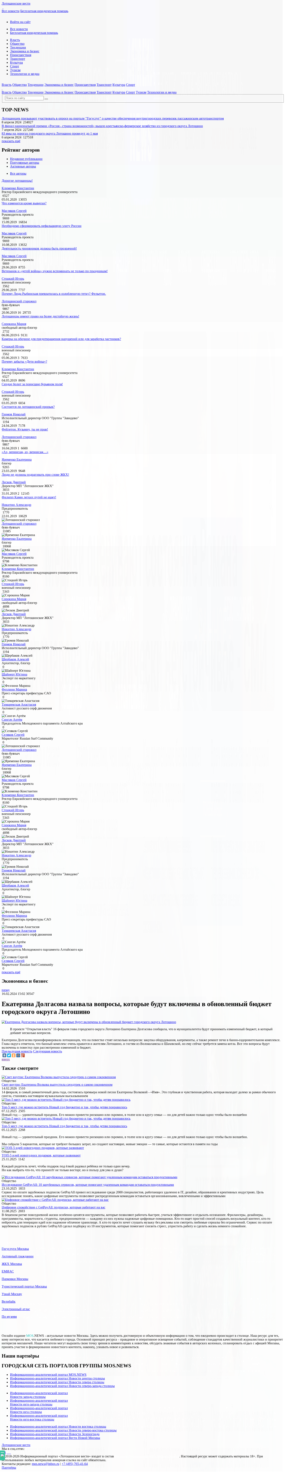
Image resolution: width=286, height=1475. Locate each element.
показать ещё (11, 141)
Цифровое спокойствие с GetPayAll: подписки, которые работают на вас (53, 1207)
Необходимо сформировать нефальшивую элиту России (41, 226)
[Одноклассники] (13, 1055)
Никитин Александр (16, 505)
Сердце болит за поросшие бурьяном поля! (32, 384)
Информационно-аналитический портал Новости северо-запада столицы (62, 1386)
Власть (15, 40)
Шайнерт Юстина (14, 674)
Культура (16, 62)
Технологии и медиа (24, 74)
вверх (6, 1059)
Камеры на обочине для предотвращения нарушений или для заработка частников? (61, 339)
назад (5, 990)
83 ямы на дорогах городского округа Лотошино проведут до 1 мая (50, 133)
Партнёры (9, 1467)
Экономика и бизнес (24, 51)
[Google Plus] (23, 1055)
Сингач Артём (12, 719)
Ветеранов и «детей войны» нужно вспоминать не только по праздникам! (55, 271)
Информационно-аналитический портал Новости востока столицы (58, 1426)
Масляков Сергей (14, 211)
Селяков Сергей (13, 734)
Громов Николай (14, 414)
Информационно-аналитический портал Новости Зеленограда (54, 1434)
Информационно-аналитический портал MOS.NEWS (48, 1374)
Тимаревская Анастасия (19, 704)
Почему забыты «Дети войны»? (24, 361)
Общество (17, 43)
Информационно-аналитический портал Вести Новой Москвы (55, 1438)
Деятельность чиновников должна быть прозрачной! (39, 248)
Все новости (10, 11)
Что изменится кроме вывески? (24, 203)
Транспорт (17, 59)
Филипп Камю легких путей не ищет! (29, 497)
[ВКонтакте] (4, 1055)
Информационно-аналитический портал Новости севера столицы (57, 1382)
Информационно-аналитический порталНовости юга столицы (39, 1410)
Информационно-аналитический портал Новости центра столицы (57, 1378)
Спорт (14, 66)
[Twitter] (9, 1055)
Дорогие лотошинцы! (17, 180)
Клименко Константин (18, 188)
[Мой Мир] (18, 1055)
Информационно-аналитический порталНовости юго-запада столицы (39, 1402)
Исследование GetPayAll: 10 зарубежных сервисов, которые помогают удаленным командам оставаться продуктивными (88, 1184)
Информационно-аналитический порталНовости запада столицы (39, 1395)
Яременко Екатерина (17, 459)
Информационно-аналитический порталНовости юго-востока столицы (39, 1417)
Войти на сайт (20, 22)
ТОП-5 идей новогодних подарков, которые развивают (41, 1155)
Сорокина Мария (14, 324)
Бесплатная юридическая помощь (44, 11)
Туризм (15, 70)
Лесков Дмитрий (14, 482)
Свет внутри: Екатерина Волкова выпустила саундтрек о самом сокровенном (57, 1084)
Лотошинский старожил (19, 301)
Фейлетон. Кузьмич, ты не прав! (25, 429)
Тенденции (18, 47)
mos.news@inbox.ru (45, 1464)
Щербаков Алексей (15, 659)
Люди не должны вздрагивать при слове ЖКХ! (35, 474)
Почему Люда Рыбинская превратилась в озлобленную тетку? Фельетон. (54, 293)
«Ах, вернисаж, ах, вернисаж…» (25, 452)
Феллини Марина (14, 689)
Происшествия (20, 55)
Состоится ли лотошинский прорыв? (28, 407)
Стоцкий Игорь (13, 278)
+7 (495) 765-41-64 (75, 1464)
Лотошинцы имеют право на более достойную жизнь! (40, 316)
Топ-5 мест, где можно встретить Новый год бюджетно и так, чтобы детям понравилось (64, 1107)
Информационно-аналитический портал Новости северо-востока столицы (63, 1430)
